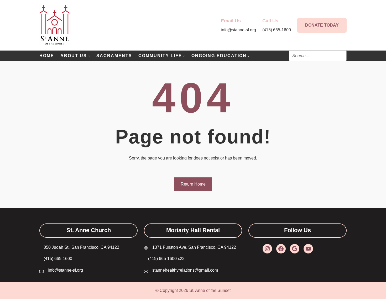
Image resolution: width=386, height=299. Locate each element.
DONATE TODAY (322, 25)
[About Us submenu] (89, 56)
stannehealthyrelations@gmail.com (185, 270)
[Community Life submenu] (184, 56)
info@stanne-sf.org (65, 270)
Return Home (193, 184)
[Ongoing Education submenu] (248, 56)
